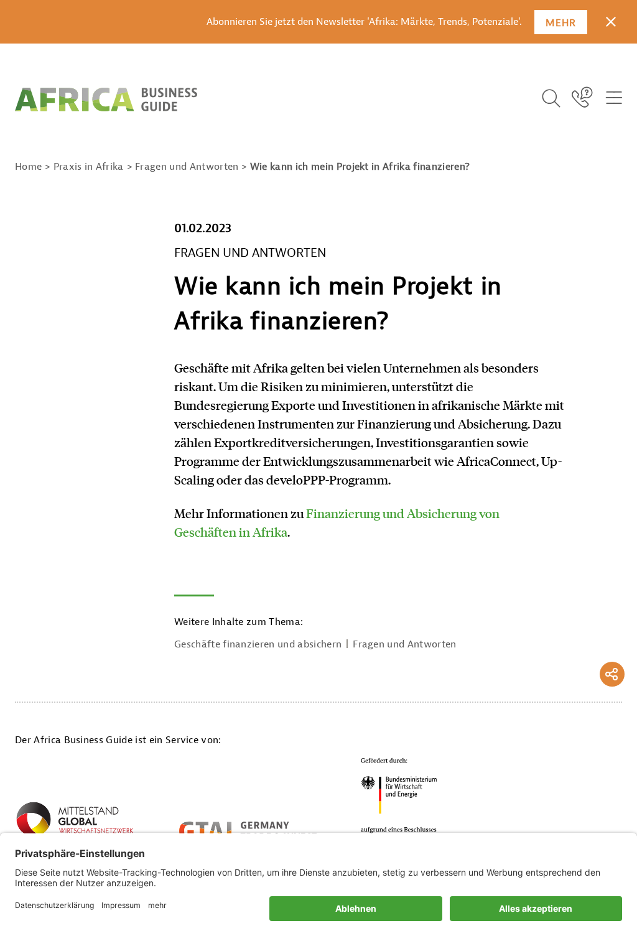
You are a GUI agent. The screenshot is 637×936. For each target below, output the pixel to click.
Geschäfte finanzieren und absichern (258, 644)
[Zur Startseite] (106, 99)
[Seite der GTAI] (248, 831)
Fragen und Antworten (404, 644)
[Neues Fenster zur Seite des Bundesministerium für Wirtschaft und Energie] (399, 799)
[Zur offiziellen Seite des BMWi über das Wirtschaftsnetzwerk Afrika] (74, 823)
